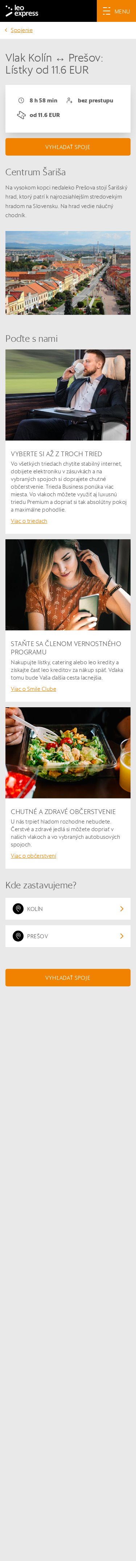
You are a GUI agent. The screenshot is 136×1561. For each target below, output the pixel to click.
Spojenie (22, 30)
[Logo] (21, 11)
